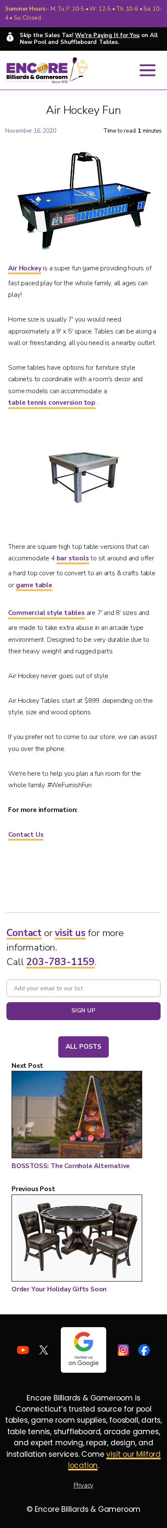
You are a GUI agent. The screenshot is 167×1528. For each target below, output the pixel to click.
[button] (147, 70)
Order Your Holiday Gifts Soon (59, 1289)
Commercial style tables (46, 613)
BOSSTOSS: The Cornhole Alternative (71, 1166)
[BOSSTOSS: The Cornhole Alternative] (77, 1116)
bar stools (73, 558)
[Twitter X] (44, 1350)
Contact (24, 932)
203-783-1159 (60, 961)
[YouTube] (23, 1350)
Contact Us (25, 834)
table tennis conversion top (51, 402)
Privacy (84, 1485)
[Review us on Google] (84, 1350)
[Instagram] (123, 1350)
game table (34, 585)
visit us (70, 932)
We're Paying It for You (107, 35)
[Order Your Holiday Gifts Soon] (77, 1240)
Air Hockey (24, 268)
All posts (83, 1046)
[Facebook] (144, 1350)
